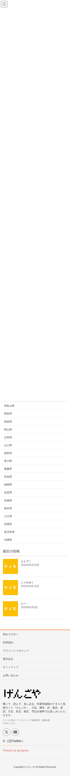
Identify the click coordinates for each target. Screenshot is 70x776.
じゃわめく (27, 582)
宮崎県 (8, 524)
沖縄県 (8, 539)
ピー (23, 603)
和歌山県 (9, 405)
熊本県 (8, 508)
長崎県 (8, 500)
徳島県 (8, 453)
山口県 (8, 445)
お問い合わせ (10, 675)
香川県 (8, 460)
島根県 (8, 421)
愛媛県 (8, 468)
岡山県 (8, 429)
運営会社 (8, 658)
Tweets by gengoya (16, 750)
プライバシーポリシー (16, 650)
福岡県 (8, 484)
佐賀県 (8, 492)
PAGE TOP (64, 749)
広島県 (8, 437)
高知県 (8, 476)
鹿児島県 (9, 531)
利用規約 (8, 642)
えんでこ (26, 561)
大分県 (8, 516)
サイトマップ (10, 667)
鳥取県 (8, 413)
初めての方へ (10, 634)
